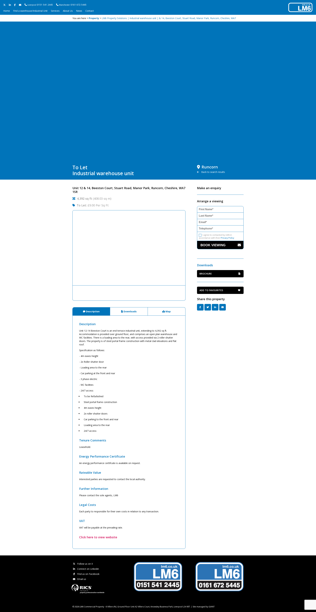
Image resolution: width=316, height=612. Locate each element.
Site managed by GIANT (204, 606)
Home (6, 10)
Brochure (205, 273)
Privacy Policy (227, 237)
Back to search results (213, 172)
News (79, 10)
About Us (68, 10)
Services (55, 10)
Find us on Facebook (88, 573)
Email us (81, 579)
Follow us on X (85, 563)
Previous (67, 248)
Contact (89, 10)
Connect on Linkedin (88, 568)
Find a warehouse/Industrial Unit (30, 10)
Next (190, 248)
